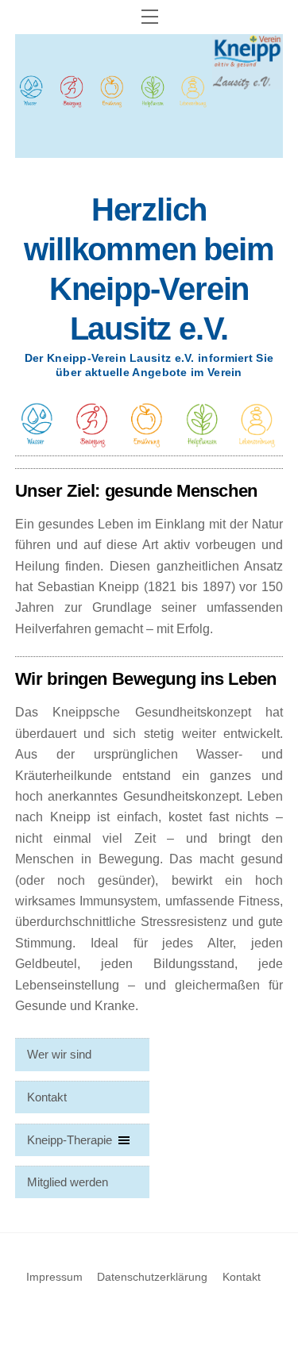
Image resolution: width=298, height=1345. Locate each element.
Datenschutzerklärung (152, 1276)
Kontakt (47, 1097)
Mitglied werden (67, 1182)
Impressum (54, 1276)
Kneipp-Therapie (69, 1140)
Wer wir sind (59, 1054)
